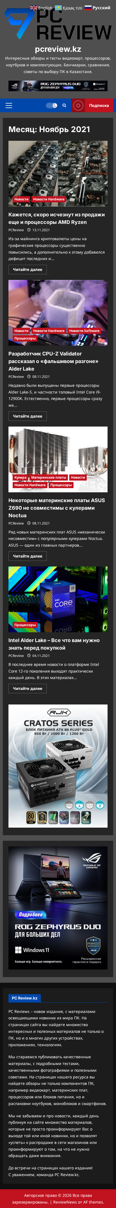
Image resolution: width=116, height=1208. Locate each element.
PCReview (16, 230)
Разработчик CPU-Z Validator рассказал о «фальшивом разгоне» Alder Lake (53, 361)
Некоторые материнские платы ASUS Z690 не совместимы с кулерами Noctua (56, 507)
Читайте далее (30, 270)
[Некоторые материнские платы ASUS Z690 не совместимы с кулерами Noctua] (58, 459)
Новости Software (84, 330)
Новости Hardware (48, 199)
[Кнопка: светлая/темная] (51, 105)
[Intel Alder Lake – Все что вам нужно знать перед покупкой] (58, 599)
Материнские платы (48, 477)
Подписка (99, 105)
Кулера (20, 477)
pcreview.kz (58, 49)
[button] (9, 105)
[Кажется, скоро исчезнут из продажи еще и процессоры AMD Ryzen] (58, 174)
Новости (21, 199)
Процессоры (25, 338)
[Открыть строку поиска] (64, 105)
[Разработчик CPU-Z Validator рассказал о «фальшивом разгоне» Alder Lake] (58, 313)
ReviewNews (65, 1202)
